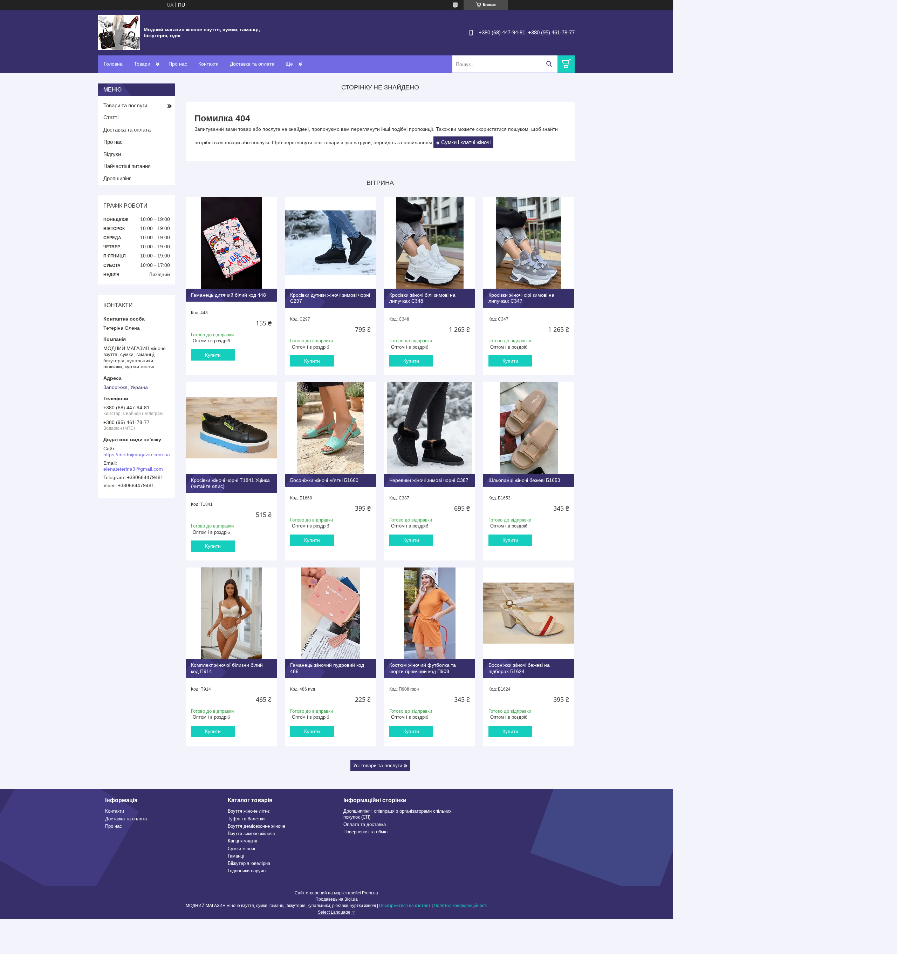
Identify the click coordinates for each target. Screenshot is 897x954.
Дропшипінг (117, 178)
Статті (110, 117)
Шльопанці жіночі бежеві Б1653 (524, 480)
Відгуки (112, 154)
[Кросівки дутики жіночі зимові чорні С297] (330, 242)
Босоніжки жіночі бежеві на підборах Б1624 (519, 668)
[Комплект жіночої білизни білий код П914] (231, 613)
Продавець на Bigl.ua (336, 899)
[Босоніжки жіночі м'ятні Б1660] (330, 427)
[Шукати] (548, 64)
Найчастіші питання (127, 166)
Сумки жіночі (241, 848)
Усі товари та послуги (377, 765)
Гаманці (236, 856)
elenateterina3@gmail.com (133, 469)
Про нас (178, 64)
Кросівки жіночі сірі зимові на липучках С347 (521, 298)
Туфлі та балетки (246, 818)
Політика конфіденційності (460, 905)
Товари (142, 64)
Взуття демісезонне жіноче (256, 826)
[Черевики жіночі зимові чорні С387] (429, 427)
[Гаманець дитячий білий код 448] (231, 242)
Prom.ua (370, 893)
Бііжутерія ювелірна (249, 863)
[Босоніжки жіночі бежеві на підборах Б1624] (528, 613)
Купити (213, 355)
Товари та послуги (125, 105)
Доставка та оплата (252, 64)
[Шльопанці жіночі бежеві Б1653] (528, 427)
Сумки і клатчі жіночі (466, 142)
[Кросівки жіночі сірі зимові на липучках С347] (528, 242)
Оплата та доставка (364, 824)
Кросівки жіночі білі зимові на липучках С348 (422, 298)
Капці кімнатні (242, 841)
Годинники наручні (247, 870)
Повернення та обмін (365, 831)
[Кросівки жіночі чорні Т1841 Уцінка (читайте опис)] (231, 427)
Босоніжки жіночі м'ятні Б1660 (324, 480)
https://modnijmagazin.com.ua (136, 454)
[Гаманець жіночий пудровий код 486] (330, 613)
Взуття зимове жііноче (251, 833)
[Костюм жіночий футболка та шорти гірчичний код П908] (429, 613)
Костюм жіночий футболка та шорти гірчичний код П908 (422, 668)
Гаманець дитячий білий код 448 (228, 295)
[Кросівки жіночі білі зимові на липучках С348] (429, 242)
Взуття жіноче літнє (249, 811)
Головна (113, 64)
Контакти (208, 64)
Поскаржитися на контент (405, 905)
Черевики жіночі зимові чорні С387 (428, 480)
